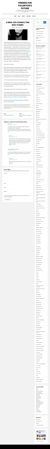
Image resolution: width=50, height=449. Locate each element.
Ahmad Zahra (9, 104)
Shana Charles (38, 321)
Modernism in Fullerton (39, 256)
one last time (28, 50)
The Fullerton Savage (39, 403)
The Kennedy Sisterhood (40, 350)
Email (5, 187)
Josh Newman (38, 239)
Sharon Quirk (38, 323)
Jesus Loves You (38, 229)
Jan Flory (37, 225)
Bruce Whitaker (13, 104)
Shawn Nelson (38, 325)
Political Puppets (38, 306)
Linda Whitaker (38, 246)
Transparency (38, 367)
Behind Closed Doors (39, 109)
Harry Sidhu (38, 215)
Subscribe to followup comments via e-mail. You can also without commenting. (16, 196)
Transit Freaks (38, 365)
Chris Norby (38, 128)
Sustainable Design (39, 338)
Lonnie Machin (38, 410)
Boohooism (38, 117)
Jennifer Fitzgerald (14, 105)
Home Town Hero (38, 219)
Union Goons (38, 371)
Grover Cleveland (38, 392)
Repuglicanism (38, 312)
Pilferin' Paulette (38, 302)
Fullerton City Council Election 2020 (40, 198)
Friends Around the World (40, 179)
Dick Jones (37, 151)
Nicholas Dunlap (38, 268)
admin (37, 388)
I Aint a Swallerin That (39, 221)
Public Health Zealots (39, 308)
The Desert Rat (38, 398)
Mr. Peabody (38, 394)
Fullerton (37, 183)
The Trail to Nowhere (39, 354)
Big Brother (38, 113)
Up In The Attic (38, 373)
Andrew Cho (38, 101)
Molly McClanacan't (39, 258)
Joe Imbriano (38, 235)
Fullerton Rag (38, 419)
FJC (36, 168)
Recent (23, 16)
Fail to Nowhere (38, 40)
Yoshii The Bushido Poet (40, 402)
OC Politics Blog (38, 421)
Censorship (37, 126)
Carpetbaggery (38, 124)
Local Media (38, 250)
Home (15, 16)
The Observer (38, 352)
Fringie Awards (38, 181)
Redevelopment (38, 310)
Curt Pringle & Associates (40, 147)
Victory (37, 375)
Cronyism (17, 107)
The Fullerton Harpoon (39, 391)
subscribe (27, 195)
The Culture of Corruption (40, 346)
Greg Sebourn (8, 105)
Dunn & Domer (38, 159)
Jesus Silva (9, 108)
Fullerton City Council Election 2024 (40, 202)
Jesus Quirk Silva (20, 105)
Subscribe (28, 16)
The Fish (37, 409)
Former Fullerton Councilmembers (38, 173)
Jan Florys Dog (38, 397)
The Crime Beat (38, 344)
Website (5, 191)
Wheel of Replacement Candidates (17, 97)
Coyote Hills (38, 143)
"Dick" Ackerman (38, 86)
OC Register (38, 279)
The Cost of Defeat (39, 342)
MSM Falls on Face (39, 260)
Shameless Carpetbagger (40, 319)
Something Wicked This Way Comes (40, 332)
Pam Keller (37, 292)
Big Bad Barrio (38, 111)
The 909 (37, 340)
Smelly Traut (38, 329)
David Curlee (38, 405)
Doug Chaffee (23, 104)
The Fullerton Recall (39, 348)
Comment (6, 173)
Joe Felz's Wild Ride (39, 233)
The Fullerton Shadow (39, 393)
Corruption (37, 141)
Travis (37, 369)
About (19, 16)
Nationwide (38, 266)
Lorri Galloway (38, 252)
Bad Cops (37, 107)
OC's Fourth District (26, 105)
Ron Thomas (38, 314)
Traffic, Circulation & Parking (40, 363)
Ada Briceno (38, 97)
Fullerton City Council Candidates (39, 192)
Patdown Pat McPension (40, 298)
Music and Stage (38, 264)
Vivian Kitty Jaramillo (39, 379)
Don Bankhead (38, 153)
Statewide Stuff (38, 334)
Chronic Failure (18, 104)
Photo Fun (37, 300)
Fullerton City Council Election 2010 (40, 195)
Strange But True (38, 336)
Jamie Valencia (38, 223)
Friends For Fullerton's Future (25, 5)
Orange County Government (40, 288)
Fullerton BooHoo (38, 187)
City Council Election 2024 (40, 135)
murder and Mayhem (39, 262)
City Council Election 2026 (40, 137)
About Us (37, 95)
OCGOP (37, 283)
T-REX (37, 408)
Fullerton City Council (39, 189)
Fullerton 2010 (38, 185)
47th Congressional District (40, 88)
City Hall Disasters (39, 139)
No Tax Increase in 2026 (40, 31)
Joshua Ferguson (38, 404)
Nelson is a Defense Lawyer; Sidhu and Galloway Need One (40, 55)
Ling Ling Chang (38, 248)
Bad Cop (37, 105)
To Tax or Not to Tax (39, 35)
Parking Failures (38, 294)
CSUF (37, 145)
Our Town (37, 290)
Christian (37, 399)
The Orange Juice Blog (39, 425)
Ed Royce (37, 163)
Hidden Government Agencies (40, 217)
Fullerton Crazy (38, 204)
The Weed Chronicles (39, 356)
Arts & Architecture (39, 103)
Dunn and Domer (38, 161)
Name (5, 183)
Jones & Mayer (38, 237)
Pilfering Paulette (39, 304)
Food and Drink (38, 170)
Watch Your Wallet (39, 381)
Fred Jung (37, 177)
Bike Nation (38, 115)
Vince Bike (37, 377)
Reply (10, 145)
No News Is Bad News (39, 270)
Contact (34, 16)
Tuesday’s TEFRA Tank (39, 33)
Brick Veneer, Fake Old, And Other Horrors (41, 120)
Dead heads (38, 149)
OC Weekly (37, 423)
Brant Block (38, 54)
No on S (37, 272)
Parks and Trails (38, 296)
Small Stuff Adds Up (39, 327)
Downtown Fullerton (39, 157)
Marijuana (37, 254)
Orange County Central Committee (39, 286)
